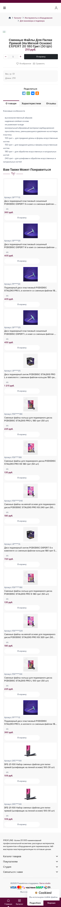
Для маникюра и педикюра (32, 21)
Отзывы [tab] (51, 103)
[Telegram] (24, 93)
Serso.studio (45, 883)
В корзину (41, 56)
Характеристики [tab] (31, 103)
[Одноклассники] (37, 93)
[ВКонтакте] (32, 93)
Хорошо (51, 903)
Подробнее (35, 903)
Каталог (17, 18)
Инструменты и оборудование (38, 18)
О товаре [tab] (11, 103)
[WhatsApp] (28, 93)
